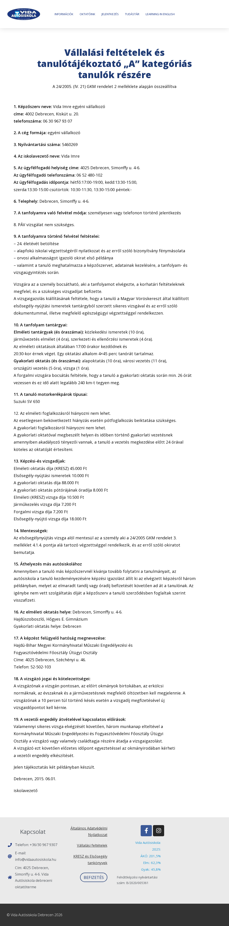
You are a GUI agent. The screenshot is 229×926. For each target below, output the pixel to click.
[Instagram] (158, 830)
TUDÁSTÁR (132, 14)
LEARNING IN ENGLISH (160, 14)
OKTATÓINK (87, 14)
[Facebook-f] (146, 830)
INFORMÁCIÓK (64, 14)
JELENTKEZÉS (110, 14)
